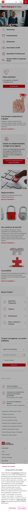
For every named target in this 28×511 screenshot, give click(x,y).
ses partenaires (16, 473)
